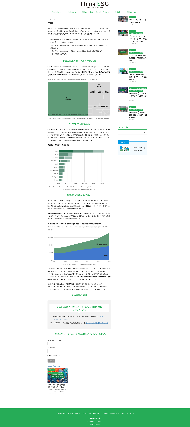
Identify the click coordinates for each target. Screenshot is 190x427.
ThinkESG (95, 418)
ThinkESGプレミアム (102, 12)
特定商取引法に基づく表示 (117, 413)
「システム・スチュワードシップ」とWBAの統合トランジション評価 (138, 38)
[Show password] (107, 351)
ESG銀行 (70, 413)
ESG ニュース (72, 12)
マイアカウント (130, 413)
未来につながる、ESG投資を (95, 421)
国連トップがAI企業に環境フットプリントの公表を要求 (138, 76)
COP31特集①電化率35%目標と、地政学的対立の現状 (138, 115)
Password (51, 348)
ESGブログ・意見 (87, 12)
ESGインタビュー (132, 12)
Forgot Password (54, 366)
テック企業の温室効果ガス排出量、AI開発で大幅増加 (138, 57)
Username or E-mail (55, 340)
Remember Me (54, 355)
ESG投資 (77, 413)
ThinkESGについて (57, 12)
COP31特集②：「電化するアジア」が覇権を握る (138, 96)
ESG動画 (117, 12)
